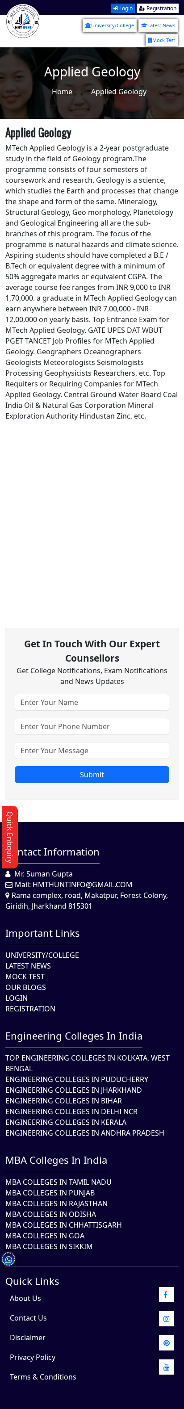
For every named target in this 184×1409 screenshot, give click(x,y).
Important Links (42, 932)
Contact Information (52, 851)
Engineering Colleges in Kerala (65, 1122)
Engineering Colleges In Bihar (63, 1101)
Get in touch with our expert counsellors (92, 650)
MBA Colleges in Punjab (50, 1193)
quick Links (32, 1280)
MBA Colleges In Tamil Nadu (58, 1182)
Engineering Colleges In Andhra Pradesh (84, 1133)
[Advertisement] (92, 513)
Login (125, 8)
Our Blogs (25, 987)
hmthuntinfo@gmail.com (83, 884)
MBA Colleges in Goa (44, 1236)
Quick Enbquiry (10, 837)
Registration (160, 8)
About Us (25, 1298)
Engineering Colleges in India (73, 1035)
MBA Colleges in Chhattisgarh (63, 1225)
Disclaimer (28, 1337)
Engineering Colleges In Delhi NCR (71, 1111)
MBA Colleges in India (56, 1159)
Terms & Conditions (43, 1377)
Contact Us (28, 1318)
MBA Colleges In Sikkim (49, 1246)
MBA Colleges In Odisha (50, 1214)
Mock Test (163, 40)
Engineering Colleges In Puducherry (76, 1079)
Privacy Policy (32, 1357)
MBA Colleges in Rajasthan (56, 1203)
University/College (112, 25)
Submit (92, 775)
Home (62, 91)
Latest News (161, 25)
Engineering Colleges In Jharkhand (73, 1090)
